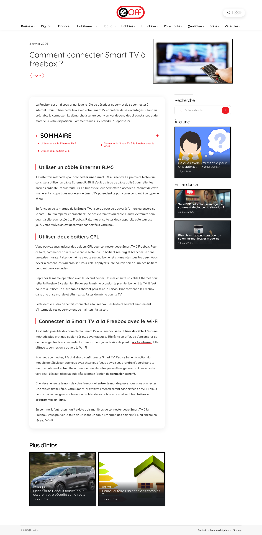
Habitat (106, 487)
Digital (37, 75)
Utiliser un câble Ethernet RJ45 (58, 143)
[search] (229, 12)
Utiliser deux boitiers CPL (55, 151)
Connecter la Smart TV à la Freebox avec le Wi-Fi (129, 145)
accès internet (142, 342)
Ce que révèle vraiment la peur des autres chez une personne (202, 165)
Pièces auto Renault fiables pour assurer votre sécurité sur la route (59, 493)
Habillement (185, 159)
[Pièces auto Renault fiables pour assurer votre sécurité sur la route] (63, 479)
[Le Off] (131, 13)
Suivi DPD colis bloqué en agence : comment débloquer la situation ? (201, 205)
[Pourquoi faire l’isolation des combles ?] (132, 479)
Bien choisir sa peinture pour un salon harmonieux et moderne (199, 236)
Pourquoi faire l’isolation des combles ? (131, 493)
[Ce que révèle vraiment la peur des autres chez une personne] (202, 152)
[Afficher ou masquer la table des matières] (115, 135)
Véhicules (39, 487)
